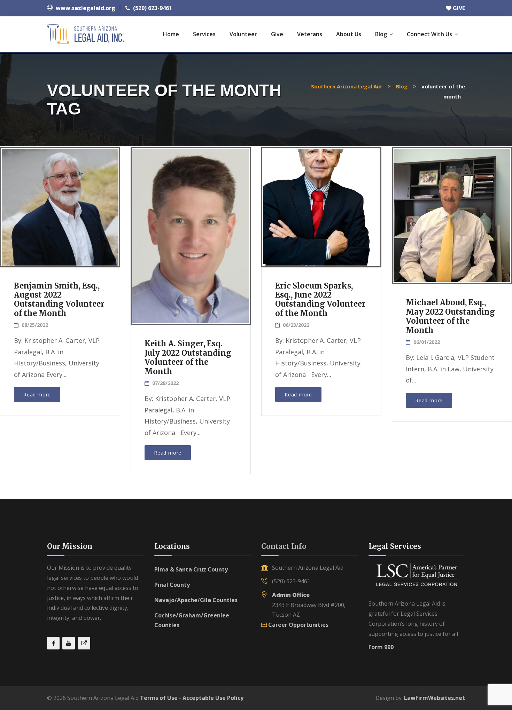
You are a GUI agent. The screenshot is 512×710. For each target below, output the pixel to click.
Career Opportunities (298, 625)
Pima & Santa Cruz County (191, 569)
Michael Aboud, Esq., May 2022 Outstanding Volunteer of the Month (450, 316)
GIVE (458, 8)
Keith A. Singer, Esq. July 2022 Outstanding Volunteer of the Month (188, 357)
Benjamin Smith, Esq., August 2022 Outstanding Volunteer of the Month (59, 299)
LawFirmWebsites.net (434, 698)
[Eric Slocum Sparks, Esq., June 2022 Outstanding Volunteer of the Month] (320, 204)
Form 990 (381, 647)
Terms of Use (159, 698)
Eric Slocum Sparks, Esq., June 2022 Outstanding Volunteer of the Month (320, 299)
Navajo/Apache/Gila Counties (196, 600)
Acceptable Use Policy (213, 698)
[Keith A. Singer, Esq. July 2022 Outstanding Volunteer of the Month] (190, 227)
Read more (37, 394)
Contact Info (284, 546)
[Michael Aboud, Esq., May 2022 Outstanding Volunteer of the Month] (451, 211)
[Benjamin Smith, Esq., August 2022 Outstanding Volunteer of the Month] (59, 204)
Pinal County (172, 585)
